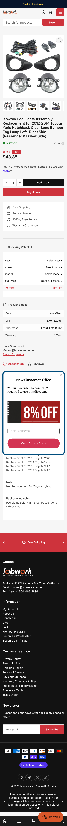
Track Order (10, 694)
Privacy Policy (12, 659)
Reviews (38, 364)
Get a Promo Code (33, 443)
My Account (10, 609)
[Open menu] (60, 12)
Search (53, 22)
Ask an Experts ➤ (13, 354)
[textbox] (39, 260)
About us (8, 613)
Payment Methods (14, 676)
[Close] (60, 375)
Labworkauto (26, 786)
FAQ (5, 627)
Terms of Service (14, 672)
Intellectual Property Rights (20, 685)
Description (16, 364)
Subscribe (52, 729)
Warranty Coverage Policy (19, 681)
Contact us (9, 618)
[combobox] (33, 22)
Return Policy (11, 663)
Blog (5, 622)
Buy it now (33, 192)
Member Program (14, 631)
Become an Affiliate (15, 640)
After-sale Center (14, 690)
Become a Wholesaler (17, 636)
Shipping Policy (13, 668)
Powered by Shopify (46, 786)
